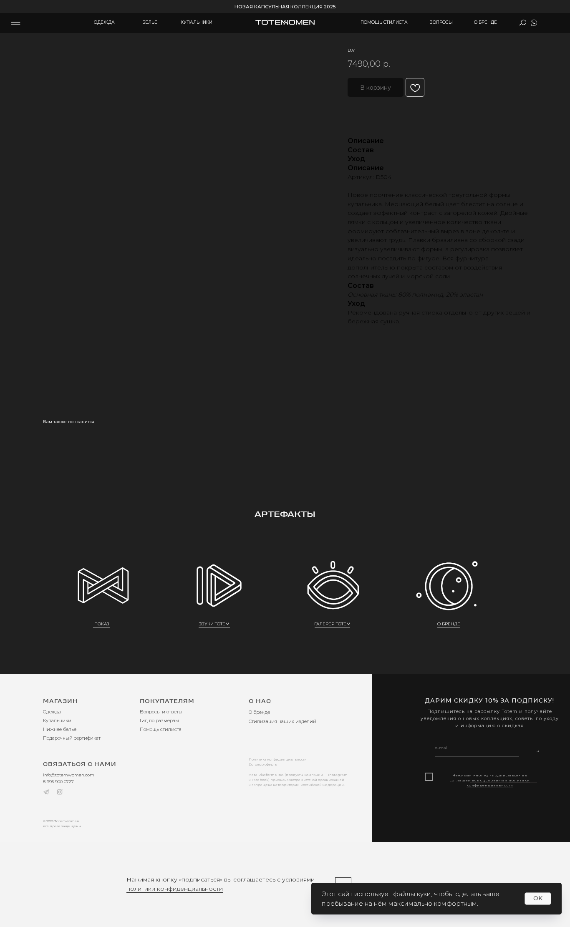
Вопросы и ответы (161, 712)
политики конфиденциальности (174, 888)
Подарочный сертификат (72, 738)
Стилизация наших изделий (282, 721)
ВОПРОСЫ (441, 22)
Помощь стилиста (161, 729)
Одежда (52, 712)
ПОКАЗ (101, 624)
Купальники (57, 720)
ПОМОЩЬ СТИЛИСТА (384, 22)
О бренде (259, 712)
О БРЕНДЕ (485, 22)
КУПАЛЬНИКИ (196, 22)
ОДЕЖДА (104, 22)
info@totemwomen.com (68, 775)
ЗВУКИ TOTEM (214, 624)
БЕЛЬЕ (149, 22)
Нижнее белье (59, 729)
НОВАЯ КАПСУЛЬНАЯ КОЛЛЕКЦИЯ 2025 (285, 7)
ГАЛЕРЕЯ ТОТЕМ (332, 624)
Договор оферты (263, 764)
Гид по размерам (159, 720)
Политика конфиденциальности (278, 759)
